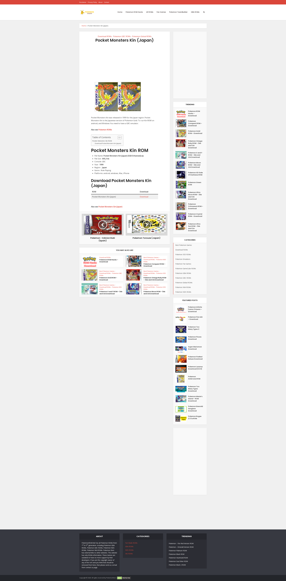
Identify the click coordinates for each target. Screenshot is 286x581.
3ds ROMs (129, 554)
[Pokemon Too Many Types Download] (181, 389)
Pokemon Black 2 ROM (177, 565)
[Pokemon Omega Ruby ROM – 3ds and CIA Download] (181, 143)
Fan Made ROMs (131, 543)
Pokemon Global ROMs (141, 36)
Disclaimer (82, 2)
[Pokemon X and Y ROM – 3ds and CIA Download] (181, 155)
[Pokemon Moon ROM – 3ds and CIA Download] (181, 165)
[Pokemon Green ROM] (181, 184)
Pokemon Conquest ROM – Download (154, 265)
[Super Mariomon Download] (181, 349)
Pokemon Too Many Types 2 (193, 328)
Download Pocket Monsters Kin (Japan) (108, 143)
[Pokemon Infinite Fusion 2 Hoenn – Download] (181, 309)
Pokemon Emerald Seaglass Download (195, 408)
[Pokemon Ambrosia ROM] (181, 379)
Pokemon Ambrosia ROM (194, 377)
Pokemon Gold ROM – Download (108, 279)
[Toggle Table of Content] (118, 137)
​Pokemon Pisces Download (194, 338)
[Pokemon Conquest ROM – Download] (181, 123)
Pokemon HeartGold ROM (178, 558)
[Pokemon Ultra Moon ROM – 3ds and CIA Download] (181, 194)
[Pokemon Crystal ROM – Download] (181, 216)
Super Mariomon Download (195, 348)
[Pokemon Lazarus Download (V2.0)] (181, 369)
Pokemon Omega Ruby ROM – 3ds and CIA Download (155, 279)
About (100, 2)
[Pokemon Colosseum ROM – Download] (181, 206)
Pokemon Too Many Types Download (193, 388)
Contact (106, 2)
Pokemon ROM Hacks (134, 12)
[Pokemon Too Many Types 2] (181, 329)
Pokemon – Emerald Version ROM (181, 547)
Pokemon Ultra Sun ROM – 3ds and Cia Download (194, 227)
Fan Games (161, 12)
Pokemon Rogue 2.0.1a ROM (194, 417)
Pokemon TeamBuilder (178, 12)
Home (120, 12)
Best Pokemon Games (151, 257)
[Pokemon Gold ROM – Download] (181, 133)
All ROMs (149, 12)
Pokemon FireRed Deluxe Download (195, 358)
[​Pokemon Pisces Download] (181, 339)
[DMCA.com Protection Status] (124, 578)
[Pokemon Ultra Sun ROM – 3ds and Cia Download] (181, 226)
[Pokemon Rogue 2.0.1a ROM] (181, 418)
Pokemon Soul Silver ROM (178, 561)
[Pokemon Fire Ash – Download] (181, 319)
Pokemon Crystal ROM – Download (195, 215)
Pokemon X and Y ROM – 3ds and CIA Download (110, 292)
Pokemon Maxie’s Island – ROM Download (195, 398)
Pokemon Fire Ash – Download (195, 318)
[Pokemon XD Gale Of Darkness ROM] (181, 175)
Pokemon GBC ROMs (122, 36)
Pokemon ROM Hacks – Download (108, 261)
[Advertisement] (124, 61)
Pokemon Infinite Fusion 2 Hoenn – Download (195, 309)
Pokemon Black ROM (176, 554)
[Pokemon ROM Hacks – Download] (181, 113)
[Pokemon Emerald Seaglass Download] (181, 408)
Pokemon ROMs (105, 129)
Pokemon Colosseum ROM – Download (195, 206)
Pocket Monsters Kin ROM (102, 141)
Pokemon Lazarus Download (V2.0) (195, 368)
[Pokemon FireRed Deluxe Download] (181, 359)
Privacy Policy (92, 2)
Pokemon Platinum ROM (178, 551)
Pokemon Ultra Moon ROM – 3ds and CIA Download (195, 195)
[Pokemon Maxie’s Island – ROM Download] (181, 398)
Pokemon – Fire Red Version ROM (181, 543)
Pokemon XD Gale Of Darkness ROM (195, 173)
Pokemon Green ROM (194, 183)
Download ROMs (105, 36)
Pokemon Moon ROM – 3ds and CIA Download (154, 292)
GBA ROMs (195, 12)
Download (144, 196)
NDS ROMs (129, 550)
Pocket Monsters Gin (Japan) (110, 206)
